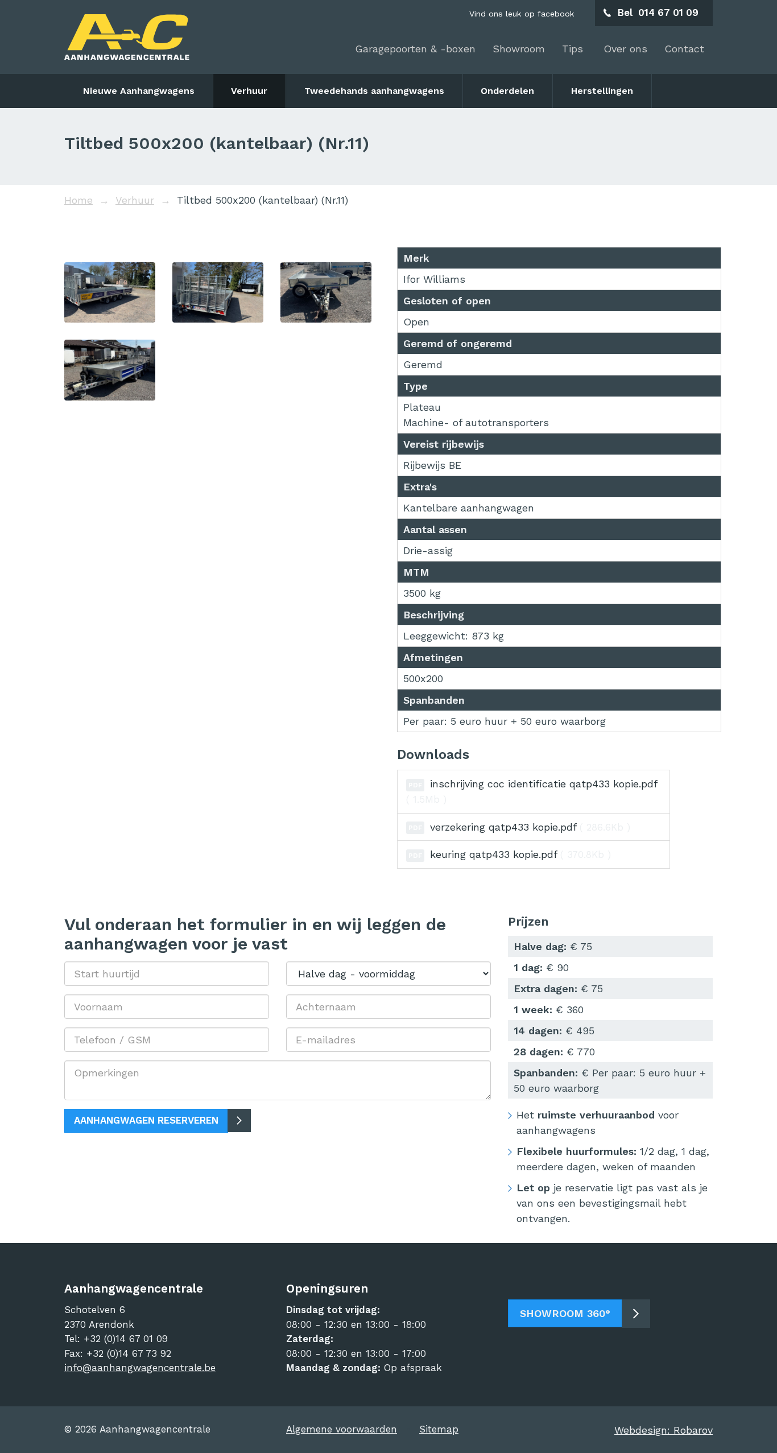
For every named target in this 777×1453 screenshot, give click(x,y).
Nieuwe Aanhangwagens (139, 90)
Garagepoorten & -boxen (415, 49)
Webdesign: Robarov (663, 1430)
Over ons (625, 49)
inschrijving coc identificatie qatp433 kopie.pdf (532, 791)
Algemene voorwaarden (341, 1429)
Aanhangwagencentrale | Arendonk (126, 37)
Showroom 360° (565, 1313)
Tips (574, 49)
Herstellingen (602, 90)
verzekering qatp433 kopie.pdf (519, 827)
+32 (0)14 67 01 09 (126, 1338)
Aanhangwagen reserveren (146, 1120)
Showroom (519, 49)
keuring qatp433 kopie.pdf (509, 854)
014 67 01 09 (668, 12)
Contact (684, 49)
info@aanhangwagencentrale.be (140, 1367)
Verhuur (249, 90)
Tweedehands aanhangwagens (374, 90)
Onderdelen (507, 90)
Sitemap (438, 1429)
